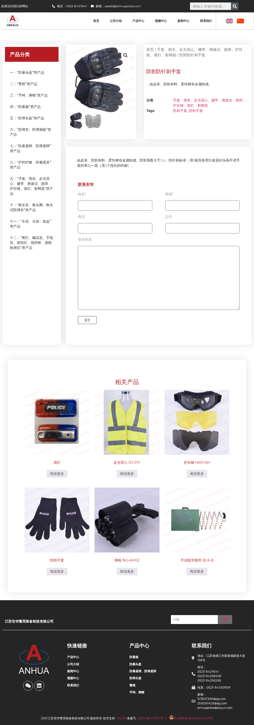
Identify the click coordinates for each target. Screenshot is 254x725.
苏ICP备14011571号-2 (152, 718)
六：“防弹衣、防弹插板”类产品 (30, 132)
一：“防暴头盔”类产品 (27, 72)
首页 (96, 21)
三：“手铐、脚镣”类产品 (29, 95)
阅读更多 (57, 473)
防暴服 (133, 657)
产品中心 (138, 21)
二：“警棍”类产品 (23, 84)
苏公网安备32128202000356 (193, 718)
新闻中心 (184, 21)
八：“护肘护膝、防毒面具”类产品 (30, 164)
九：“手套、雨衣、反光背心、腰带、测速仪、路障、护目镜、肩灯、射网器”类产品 (31, 186)
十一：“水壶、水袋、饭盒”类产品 (30, 224)
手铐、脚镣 (136, 692)
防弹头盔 (135, 678)
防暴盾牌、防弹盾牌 (142, 671)
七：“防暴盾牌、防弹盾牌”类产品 (30, 148)
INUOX (122, 718)
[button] (125, 55)
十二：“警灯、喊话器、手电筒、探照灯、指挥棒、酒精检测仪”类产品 (31, 242)
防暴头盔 (135, 664)
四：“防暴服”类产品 (25, 106)
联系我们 (206, 21)
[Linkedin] (39, 686)
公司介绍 (116, 21)
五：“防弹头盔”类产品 (27, 118)
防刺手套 (180, 110)
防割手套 (196, 110)
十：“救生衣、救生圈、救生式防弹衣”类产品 (31, 207)
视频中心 (161, 21)
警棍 (132, 685)
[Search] (234, 6)
